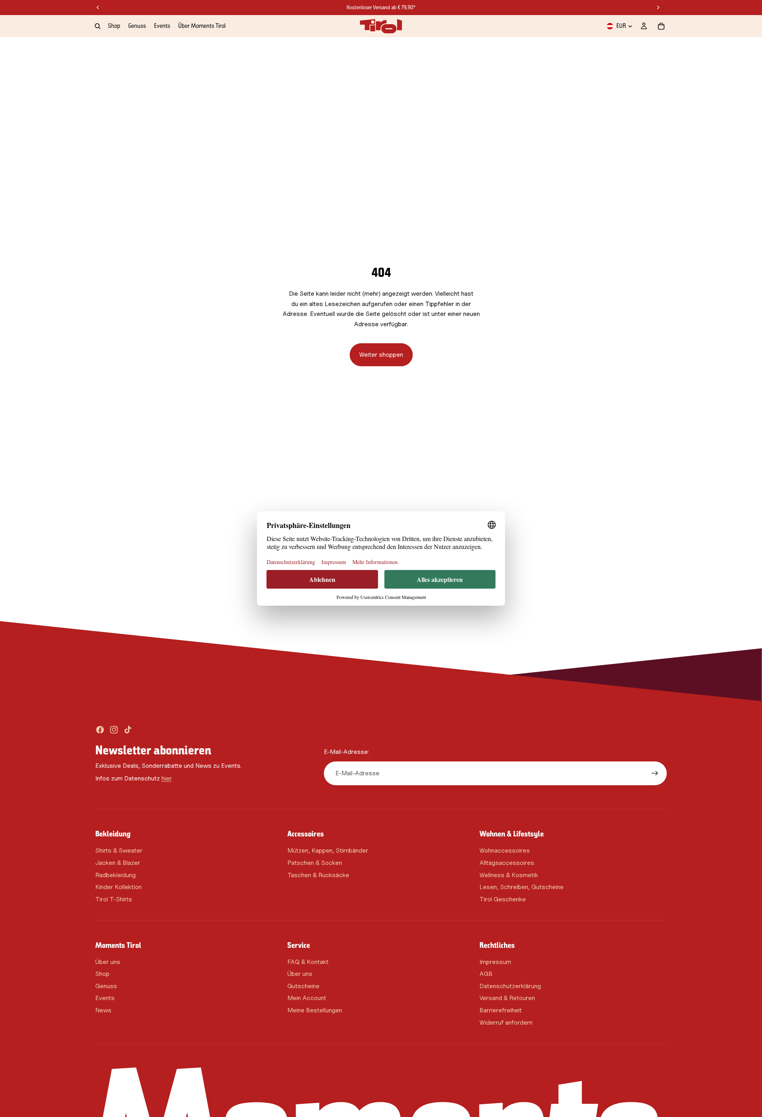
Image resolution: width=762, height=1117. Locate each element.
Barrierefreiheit (500, 1010)
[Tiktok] (128, 729)
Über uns (107, 961)
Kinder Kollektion (118, 887)
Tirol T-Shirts (113, 899)
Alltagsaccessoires (506, 862)
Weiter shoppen (381, 354)
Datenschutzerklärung (510, 985)
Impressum (495, 961)
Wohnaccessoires (504, 850)
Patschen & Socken (314, 862)
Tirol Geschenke (502, 899)
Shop (102, 973)
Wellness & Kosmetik (508, 874)
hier (166, 778)
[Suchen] (97, 26)
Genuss (106, 985)
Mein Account (306, 998)
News (103, 1010)
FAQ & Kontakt (308, 961)
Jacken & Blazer (117, 862)
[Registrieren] (655, 773)
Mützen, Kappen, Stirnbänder (327, 850)
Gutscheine (303, 985)
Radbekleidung (115, 874)
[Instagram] (114, 729)
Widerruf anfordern (506, 1022)
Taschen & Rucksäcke (318, 874)
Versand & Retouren (507, 998)
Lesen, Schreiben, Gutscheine (521, 887)
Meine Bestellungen (314, 1010)
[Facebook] (100, 729)
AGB (486, 973)
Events (105, 998)
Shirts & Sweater (118, 850)
